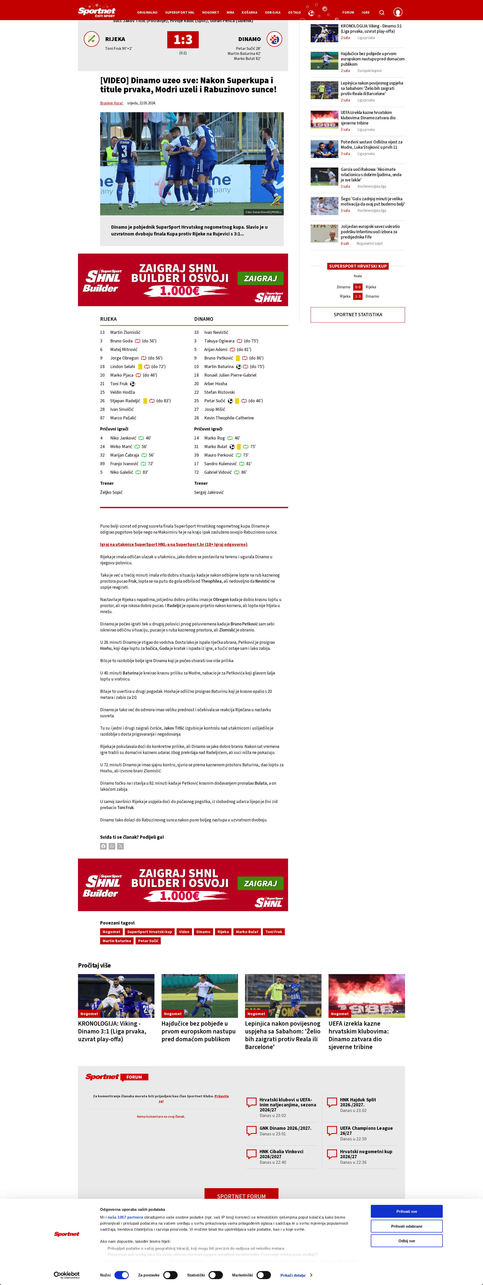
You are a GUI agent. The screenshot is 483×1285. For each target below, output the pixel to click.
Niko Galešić (121, 472)
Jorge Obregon (124, 358)
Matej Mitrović (123, 349)
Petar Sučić (214, 401)
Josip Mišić (214, 409)
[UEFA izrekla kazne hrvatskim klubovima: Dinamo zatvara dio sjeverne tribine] (367, 996)
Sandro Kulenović (220, 464)
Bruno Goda (121, 341)
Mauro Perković (218, 455)
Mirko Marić (121, 447)
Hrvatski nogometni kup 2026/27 (366, 1154)
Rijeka (115, 39)
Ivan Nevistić (216, 332)
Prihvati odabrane (406, 1226)
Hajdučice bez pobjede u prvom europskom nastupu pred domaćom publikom (199, 1031)
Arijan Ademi (215, 349)
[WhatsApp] (112, 846)
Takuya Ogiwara (219, 341)
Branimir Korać (111, 103)
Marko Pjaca (121, 375)
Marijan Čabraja (124, 455)
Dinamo (249, 39)
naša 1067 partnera (125, 1217)
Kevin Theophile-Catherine (229, 418)
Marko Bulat (215, 447)
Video (184, 932)
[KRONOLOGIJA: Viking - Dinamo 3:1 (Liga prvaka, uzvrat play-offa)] (116, 996)
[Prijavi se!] (398, 12)
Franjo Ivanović (124, 464)
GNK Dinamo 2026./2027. (285, 1128)
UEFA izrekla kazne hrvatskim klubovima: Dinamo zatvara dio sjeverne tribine (359, 1035)
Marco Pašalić (123, 418)
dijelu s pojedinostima (124, 1261)
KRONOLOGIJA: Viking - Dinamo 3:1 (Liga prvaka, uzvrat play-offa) (112, 1031)
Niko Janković (123, 438)
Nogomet (111, 932)
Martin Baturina (219, 367)
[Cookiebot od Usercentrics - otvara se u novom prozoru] (67, 1275)
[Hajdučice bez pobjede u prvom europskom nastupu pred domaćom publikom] (200, 996)
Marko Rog (214, 438)
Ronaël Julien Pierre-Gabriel (230, 375)
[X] (120, 846)
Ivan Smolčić (122, 409)
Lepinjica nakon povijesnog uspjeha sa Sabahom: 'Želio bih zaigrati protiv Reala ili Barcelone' (282, 1035)
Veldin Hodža (122, 392)
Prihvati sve (406, 1211)
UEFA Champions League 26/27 (366, 1131)
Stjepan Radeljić (125, 401)
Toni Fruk (119, 384)
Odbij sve (406, 1241)
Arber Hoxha (215, 384)
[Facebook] (103, 846)
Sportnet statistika (358, 314)
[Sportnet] (97, 12)
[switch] (170, 1275)
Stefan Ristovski (219, 392)
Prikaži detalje (293, 1275)
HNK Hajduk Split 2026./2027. (358, 1102)
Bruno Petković (218, 358)
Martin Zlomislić (125, 332)
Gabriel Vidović (218, 472)
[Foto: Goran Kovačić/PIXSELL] (192, 163)
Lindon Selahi (122, 367)
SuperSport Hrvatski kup (149, 932)
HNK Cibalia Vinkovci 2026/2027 (281, 1154)
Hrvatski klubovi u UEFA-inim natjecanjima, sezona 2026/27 (288, 1105)
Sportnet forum (241, 1196)
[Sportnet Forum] (116, 1079)
